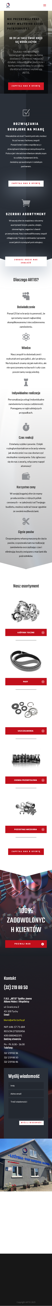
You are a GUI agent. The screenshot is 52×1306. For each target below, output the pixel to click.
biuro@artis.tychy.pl (14, 1019)
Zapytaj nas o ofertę (26, 183)
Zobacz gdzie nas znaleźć (26, 261)
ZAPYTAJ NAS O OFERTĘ (26, 86)
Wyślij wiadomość (31, 1122)
